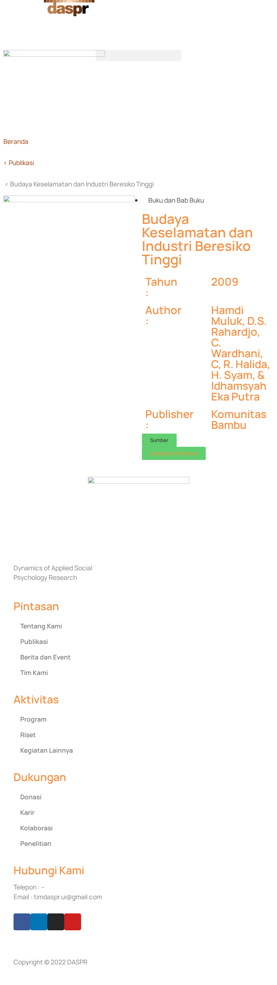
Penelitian (35, 843)
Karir (27, 812)
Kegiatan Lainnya (46, 750)
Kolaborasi (36, 828)
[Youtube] (72, 921)
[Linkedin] (38, 921)
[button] (138, 55)
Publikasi (34, 641)
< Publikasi (18, 162)
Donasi (31, 797)
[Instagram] (55, 921)
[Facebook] (22, 921)
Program (33, 719)
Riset (28, 734)
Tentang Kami (41, 626)
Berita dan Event (45, 657)
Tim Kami (34, 672)
